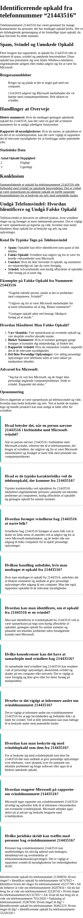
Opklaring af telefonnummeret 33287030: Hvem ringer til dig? (32, 900)
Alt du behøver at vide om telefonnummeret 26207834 (40, 885)
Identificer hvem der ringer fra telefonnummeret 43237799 (37, 884)
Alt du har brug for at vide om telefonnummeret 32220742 (40, 889)
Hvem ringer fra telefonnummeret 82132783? (39, 893)
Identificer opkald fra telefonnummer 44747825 (42, 880)
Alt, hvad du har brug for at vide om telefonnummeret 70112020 (39, 896)
